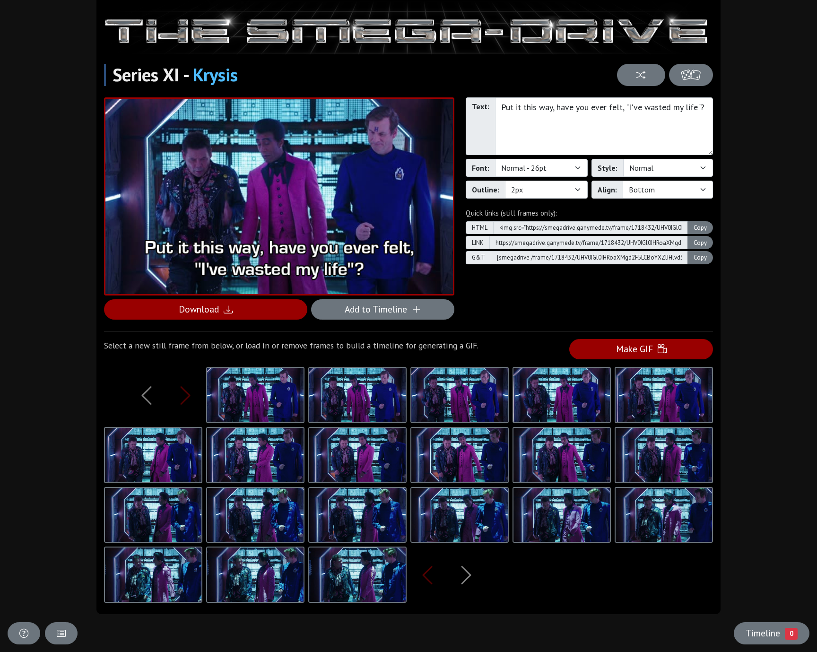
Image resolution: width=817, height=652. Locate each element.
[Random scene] (641, 75)
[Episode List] (61, 633)
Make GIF (637, 349)
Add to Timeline (378, 309)
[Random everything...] (691, 75)
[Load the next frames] (466, 575)
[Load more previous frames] (146, 395)
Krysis (215, 75)
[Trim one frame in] (185, 395)
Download (201, 309)
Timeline (769, 633)
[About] (24, 633)
